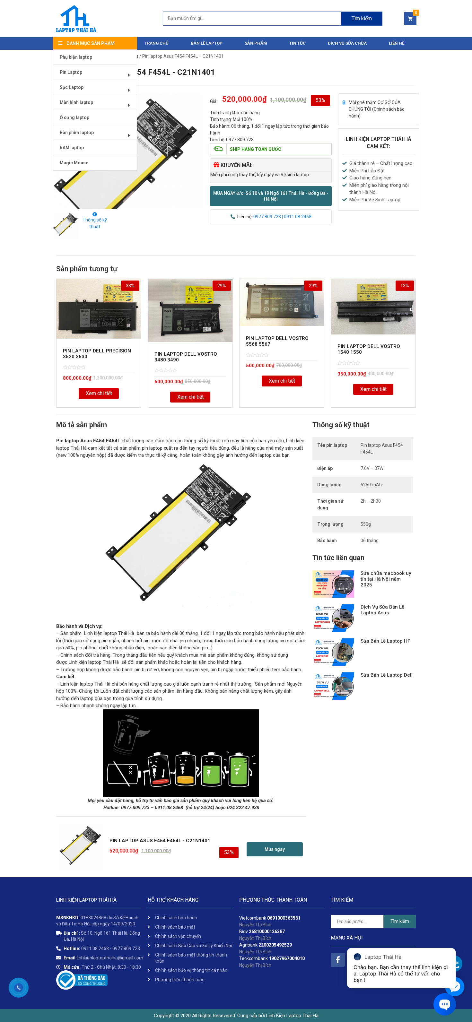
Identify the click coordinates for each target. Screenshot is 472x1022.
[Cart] (410, 18)
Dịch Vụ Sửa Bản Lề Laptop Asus (382, 610)
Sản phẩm (256, 43)
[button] (271, 196)
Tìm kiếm (362, 18)
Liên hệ (396, 43)
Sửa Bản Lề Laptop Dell (387, 675)
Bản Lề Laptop (207, 43)
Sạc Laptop (71, 87)
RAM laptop (72, 147)
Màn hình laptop (76, 102)
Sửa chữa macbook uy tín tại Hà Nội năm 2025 (386, 579)
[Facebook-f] (338, 960)
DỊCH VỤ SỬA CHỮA (347, 43)
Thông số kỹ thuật (95, 223)
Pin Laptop (71, 72)
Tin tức (297, 43)
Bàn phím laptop (77, 132)
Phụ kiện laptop (76, 57)
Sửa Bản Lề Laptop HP (386, 641)
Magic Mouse (74, 162)
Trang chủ (156, 43)
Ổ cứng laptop (74, 117)
